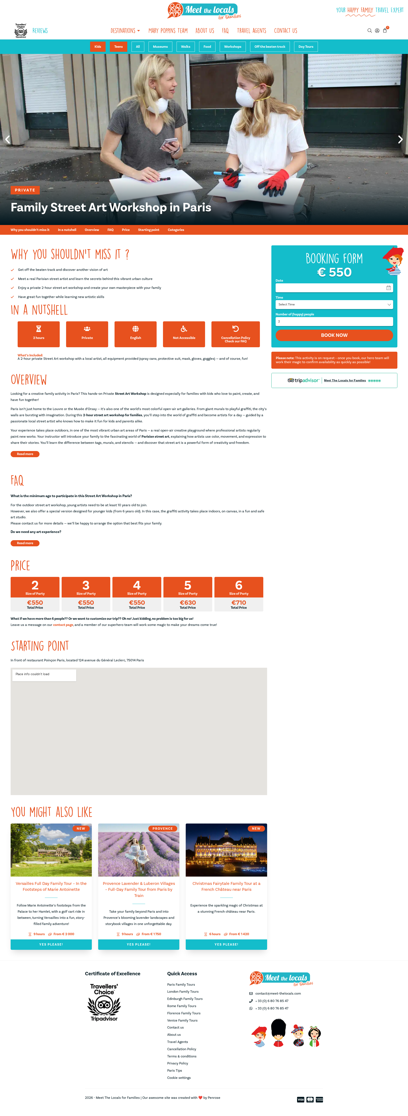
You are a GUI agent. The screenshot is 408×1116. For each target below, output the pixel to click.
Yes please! (51, 944)
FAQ (110, 230)
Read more (25, 454)
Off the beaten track (270, 47)
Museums (160, 47)
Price (126, 230)
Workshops (232, 47)
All (138, 47)
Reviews (40, 30)
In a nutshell (67, 230)
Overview (92, 230)
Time (279, 297)
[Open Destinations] (138, 30)
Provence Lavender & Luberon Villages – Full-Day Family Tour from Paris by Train (139, 890)
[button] (7, 139)
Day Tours (306, 47)
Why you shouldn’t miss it (30, 230)
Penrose (214, 1098)
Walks (185, 47)
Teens (118, 47)
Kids (98, 47)
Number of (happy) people (295, 314)
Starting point (148, 230)
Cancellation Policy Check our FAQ (235, 339)
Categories (176, 230)
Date (279, 280)
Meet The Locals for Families (345, 380)
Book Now (334, 335)
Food (207, 47)
